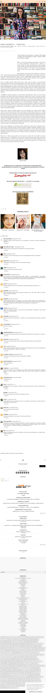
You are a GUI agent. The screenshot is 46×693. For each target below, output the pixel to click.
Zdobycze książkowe (23, 629)
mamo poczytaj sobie (23, 540)
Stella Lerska (21, 672)
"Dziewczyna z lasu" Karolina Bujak (23, 511)
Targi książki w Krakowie (23, 619)
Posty (3, 478)
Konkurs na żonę (31, 650)
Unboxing (23, 620)
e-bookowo (24, 46)
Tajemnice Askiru (24, 674)
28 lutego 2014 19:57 (11, 267)
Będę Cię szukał (16, 639)
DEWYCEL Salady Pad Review (23, 536)
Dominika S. (6, 368)
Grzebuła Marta (31, 46)
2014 (21, 46)
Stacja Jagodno (3, 672)
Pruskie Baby (21, 665)
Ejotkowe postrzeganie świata (23, 497)
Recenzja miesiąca (23, 610)
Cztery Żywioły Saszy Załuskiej (6, 643)
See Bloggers (23, 615)
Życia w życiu (10, 687)
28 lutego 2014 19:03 (16, 238)
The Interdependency (30, 676)
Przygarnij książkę (23, 608)
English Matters (23, 587)
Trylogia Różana (39, 676)
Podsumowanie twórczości (23, 604)
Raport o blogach (23, 609)
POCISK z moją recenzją (23, 601)
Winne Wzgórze (19, 681)
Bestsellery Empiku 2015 (23, 582)
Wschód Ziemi (3, 683)
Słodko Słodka (23, 523)
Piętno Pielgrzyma (4, 663)
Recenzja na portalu (23, 612)
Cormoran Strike (25, 639)
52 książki (23, 579)
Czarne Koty (20, 641)
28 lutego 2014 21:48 (14, 339)
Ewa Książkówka (7, 238)
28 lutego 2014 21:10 (13, 316)
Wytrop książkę (23, 625)
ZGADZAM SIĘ (39, 691)
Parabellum (19, 661)
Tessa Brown (22, 676)
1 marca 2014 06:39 (14, 368)
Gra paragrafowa (23, 591)
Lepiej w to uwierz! (29, 654)
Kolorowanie (23, 594)
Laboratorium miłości (34, 652)
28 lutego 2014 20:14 (15, 274)
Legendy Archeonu (13, 654)
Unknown (5, 290)
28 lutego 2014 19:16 (13, 260)
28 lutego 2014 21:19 (17, 332)
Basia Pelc (6, 407)
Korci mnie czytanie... (9, 246)
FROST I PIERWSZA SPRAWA (23, 531)
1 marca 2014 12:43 (12, 399)
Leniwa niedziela (21, 654)
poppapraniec (7, 324)
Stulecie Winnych (4, 674)
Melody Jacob (23, 518)
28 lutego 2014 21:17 (15, 324)
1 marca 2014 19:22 (13, 414)
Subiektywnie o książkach (23, 501)
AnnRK (5, 267)
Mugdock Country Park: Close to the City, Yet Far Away (23, 520)
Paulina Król (6, 274)
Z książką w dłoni (7, 377)
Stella (15, 672)
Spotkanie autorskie (23, 617)
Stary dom (10, 672)
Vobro (23, 495)
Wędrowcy (2, 685)
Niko (4, 253)
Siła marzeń (23, 541)
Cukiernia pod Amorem (33, 639)
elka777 (5, 283)
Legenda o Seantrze (4, 654)
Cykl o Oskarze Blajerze (5, 641)
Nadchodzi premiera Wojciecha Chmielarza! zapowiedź (23, 499)
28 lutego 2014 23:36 (16, 361)
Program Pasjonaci (23, 607)
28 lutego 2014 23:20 (17, 354)
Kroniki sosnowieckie (39, 650)
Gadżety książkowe (23, 590)
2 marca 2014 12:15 (16, 421)
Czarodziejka (27, 641)
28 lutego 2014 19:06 (10, 253)
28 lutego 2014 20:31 (12, 283)
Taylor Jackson (15, 676)
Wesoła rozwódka (4, 681)
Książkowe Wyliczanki (23, 505)
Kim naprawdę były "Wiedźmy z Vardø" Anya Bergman (23, 507)
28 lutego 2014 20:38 (13, 298)
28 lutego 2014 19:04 (19, 246)
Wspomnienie (23, 624)
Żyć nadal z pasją (8, 354)
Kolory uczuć (23, 650)
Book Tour (23, 585)
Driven (29, 643)
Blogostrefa (23, 584)
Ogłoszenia (23, 600)
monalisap (6, 260)
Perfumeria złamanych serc (28, 661)
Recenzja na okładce (23, 611)
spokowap (6, 316)
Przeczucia (27, 665)
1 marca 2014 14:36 (13, 407)
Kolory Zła (16, 650)
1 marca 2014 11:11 (11, 384)
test (4, 346)
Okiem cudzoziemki (4, 661)
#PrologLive (23, 577)
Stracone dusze (28, 672)
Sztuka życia (16, 674)
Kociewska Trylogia (9, 650)
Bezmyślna (3, 639)
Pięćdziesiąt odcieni (13, 663)
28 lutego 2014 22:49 (10, 346)
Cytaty (23, 586)
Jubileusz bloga (23, 592)
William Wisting (12, 681)
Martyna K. (6, 339)
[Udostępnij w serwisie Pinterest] (5, 209)
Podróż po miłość (34, 663)
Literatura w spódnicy (39, 654)
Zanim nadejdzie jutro (20, 685)
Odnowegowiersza (8, 332)
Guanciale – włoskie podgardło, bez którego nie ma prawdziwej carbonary (23, 526)
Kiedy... (2, 650)
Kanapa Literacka (23, 593)
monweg (5, 392)
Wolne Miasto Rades (36, 681)
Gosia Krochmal (7, 421)
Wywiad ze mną (23, 626)
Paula (4, 384)
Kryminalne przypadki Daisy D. (6, 652)
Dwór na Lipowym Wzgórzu (37, 643)
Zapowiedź (23, 628)
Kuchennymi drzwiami (24, 652)
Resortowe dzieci (41, 665)
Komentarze (5, 480)
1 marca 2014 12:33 (12, 392)
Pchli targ (23, 603)
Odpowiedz (6, 243)
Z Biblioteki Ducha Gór (10, 685)
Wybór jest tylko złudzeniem (22, 683)
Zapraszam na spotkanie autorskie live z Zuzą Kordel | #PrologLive (23, 503)
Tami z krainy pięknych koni (5, 676)
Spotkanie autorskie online (23, 618)
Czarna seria (14, 641)
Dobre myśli (24, 643)
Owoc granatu (12, 661)
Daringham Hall (16, 643)
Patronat (23, 602)
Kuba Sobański (16, 652)
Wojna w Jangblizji (27, 681)
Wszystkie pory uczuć (11, 683)
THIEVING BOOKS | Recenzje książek (23, 509)
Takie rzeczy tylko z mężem (33, 674)
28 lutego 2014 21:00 (12, 308)
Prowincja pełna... (13, 665)
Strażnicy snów (36, 672)
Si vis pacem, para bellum (23, 493)
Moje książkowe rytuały (23, 599)
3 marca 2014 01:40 (10, 430)
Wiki (4, 430)
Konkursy (23, 595)
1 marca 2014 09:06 (17, 377)
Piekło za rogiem (38, 661)
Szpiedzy (10, 674)
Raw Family (33, 665)
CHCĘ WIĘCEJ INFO (32, 691)
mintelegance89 (7, 361)
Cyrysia (5, 308)
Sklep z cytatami (23, 616)
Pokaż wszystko (42, 513)
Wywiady (23, 627)
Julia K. (5, 399)
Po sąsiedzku (27, 663)
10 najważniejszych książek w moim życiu (23, 578)
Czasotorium (34, 641)
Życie (16, 687)
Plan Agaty (20, 663)
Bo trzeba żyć (9, 639)
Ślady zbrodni (3, 687)
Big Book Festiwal (23, 583)
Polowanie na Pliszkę (4, 665)
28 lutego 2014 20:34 (13, 290)
